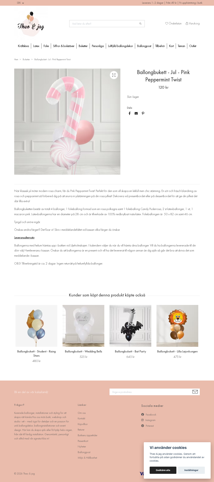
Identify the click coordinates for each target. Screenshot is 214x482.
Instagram (150, 420)
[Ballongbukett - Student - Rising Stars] (36, 326)
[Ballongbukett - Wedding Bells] (83, 326)
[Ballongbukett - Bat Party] (130, 326)
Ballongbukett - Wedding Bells (83, 351)
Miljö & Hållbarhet (87, 457)
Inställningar (191, 470)
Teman (181, 46)
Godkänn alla (163, 470)
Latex (36, 46)
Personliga (98, 46)
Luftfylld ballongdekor (120, 46)
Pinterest (149, 425)
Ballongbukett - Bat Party (130, 351)
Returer (81, 429)
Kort (171, 46)
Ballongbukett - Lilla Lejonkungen (177, 351)
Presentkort (83, 441)
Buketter (83, 46)
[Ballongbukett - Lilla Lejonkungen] (177, 326)
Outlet (192, 46)
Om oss (82, 413)
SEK (19, 3)
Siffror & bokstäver (63, 46)
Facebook (150, 414)
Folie (46, 46)
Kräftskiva (23, 46)
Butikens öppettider (87, 435)
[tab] (18, 181)
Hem (16, 59)
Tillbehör (160, 46)
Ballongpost (144, 46)
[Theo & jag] (39, 23)
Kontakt (81, 418)
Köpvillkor (83, 424)
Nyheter (82, 446)
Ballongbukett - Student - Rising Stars (36, 353)
